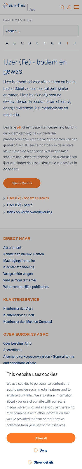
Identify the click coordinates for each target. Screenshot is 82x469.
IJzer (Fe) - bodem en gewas (28, 198)
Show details (43, 462)
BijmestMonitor (22, 183)
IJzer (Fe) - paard (20, 205)
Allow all (41, 438)
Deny (43, 450)
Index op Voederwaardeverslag (29, 212)
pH (19, 127)
